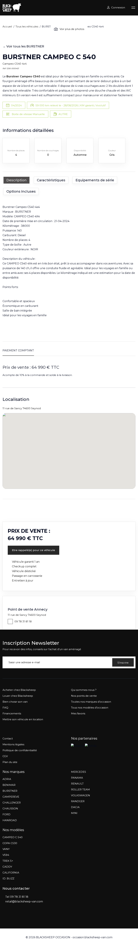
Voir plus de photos (72, 29)
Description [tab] (16, 180)
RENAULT (77, 783)
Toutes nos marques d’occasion (91, 701)
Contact (8, 738)
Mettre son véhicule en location (23, 719)
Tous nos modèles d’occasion (89, 707)
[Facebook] (4, 916)
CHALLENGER (12, 802)
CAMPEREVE (11, 796)
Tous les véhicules (26, 26)
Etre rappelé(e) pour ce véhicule (33, 550)
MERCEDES (78, 771)
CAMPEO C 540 (13, 837)
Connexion (118, 7)
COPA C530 (10, 843)
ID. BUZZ (8, 878)
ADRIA (7, 779)
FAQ (5, 707)
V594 (6, 854)
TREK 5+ (8, 860)
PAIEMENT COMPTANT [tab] (18, 350)
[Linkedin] (17, 916)
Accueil (7, 26)
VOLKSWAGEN (80, 795)
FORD (6, 814)
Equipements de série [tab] (95, 180)
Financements (12, 713)
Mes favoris (78, 713)
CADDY (7, 866)
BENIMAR (9, 785)
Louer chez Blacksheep (18, 695)
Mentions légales (13, 744)
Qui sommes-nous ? (83, 689)
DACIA (75, 807)
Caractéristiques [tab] (51, 180)
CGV (5, 756)
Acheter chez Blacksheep (19, 689)
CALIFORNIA (11, 872)
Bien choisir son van (15, 701)
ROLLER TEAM (80, 789)
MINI (74, 813)
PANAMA (77, 777)
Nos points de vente (84, 695)
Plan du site (10, 762)
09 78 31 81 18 (23, 621)
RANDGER (77, 801)
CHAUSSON (10, 808)
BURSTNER (10, 790)
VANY (6, 849)
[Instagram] (11, 916)
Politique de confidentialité (20, 750)
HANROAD (10, 820)
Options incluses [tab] (21, 191)
